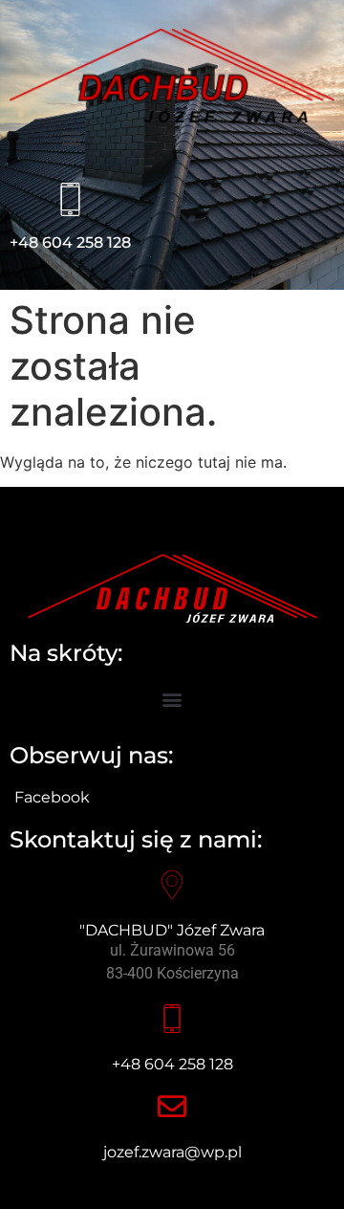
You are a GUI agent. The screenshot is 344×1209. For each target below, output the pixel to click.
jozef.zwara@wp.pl (172, 1152)
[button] (72, 138)
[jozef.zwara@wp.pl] (172, 1106)
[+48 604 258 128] (70, 199)
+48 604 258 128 (70, 242)
